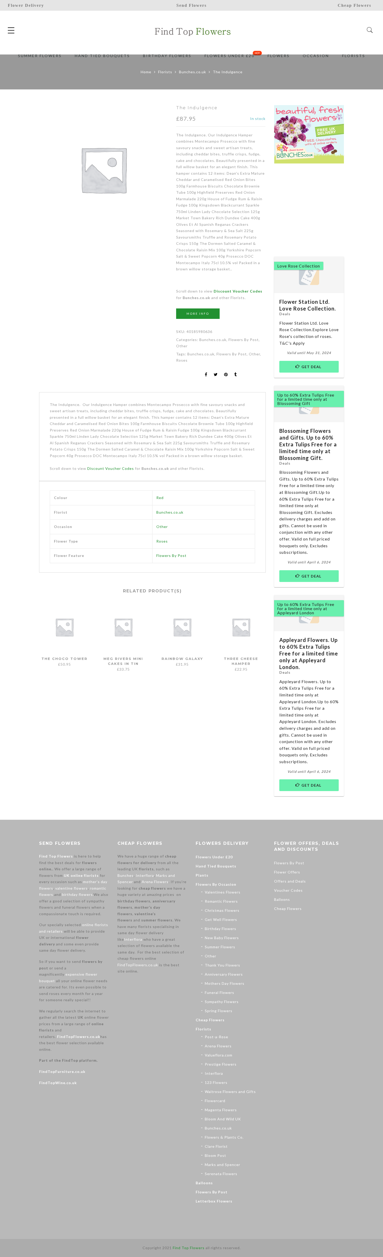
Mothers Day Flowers (224, 983)
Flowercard (215, 1100)
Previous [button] (39, 634)
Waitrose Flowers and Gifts (230, 1091)
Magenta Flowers (221, 1110)
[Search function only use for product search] (370, 30)
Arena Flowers (155, 881)
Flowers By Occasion (216, 884)
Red (160, 497)
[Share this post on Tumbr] (235, 375)
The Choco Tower (64, 659)
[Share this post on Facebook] (206, 375)
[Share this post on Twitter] (216, 375)
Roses (182, 360)
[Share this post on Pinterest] (226, 375)
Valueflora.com (218, 1055)
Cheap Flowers (210, 1020)
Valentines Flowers (222, 892)
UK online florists (81, 875)
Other (182, 346)
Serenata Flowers (221, 1173)
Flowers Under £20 (214, 857)
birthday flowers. (78, 894)
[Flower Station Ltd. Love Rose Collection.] (309, 275)
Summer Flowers (220, 947)
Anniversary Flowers (224, 974)
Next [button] (263, 634)
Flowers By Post (243, 339)
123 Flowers (216, 1082)
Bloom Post (215, 1155)
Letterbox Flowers (214, 1201)
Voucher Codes (288, 890)
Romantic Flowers (221, 901)
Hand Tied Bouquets (216, 866)
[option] (103, 169)
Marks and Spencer (222, 1164)
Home (146, 72)
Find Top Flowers (56, 856)
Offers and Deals (290, 881)
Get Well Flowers (221, 919)
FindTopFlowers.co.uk (78, 1036)
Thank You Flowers (222, 965)
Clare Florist (216, 1146)
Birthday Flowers (220, 928)
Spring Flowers (218, 1011)
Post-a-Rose (216, 1037)
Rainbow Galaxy (182, 659)
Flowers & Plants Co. (224, 1137)
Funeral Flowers (219, 992)
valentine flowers (71, 888)
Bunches (126, 875)
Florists (165, 72)
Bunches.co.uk (192, 72)
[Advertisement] (313, 209)
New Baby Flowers (222, 938)
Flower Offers (287, 872)
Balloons (204, 1183)
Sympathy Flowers (222, 1001)
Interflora (145, 875)
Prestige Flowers (221, 1064)
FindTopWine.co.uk (58, 1082)
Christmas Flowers (222, 910)
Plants (202, 875)
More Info (198, 313)
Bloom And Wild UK (223, 1119)
